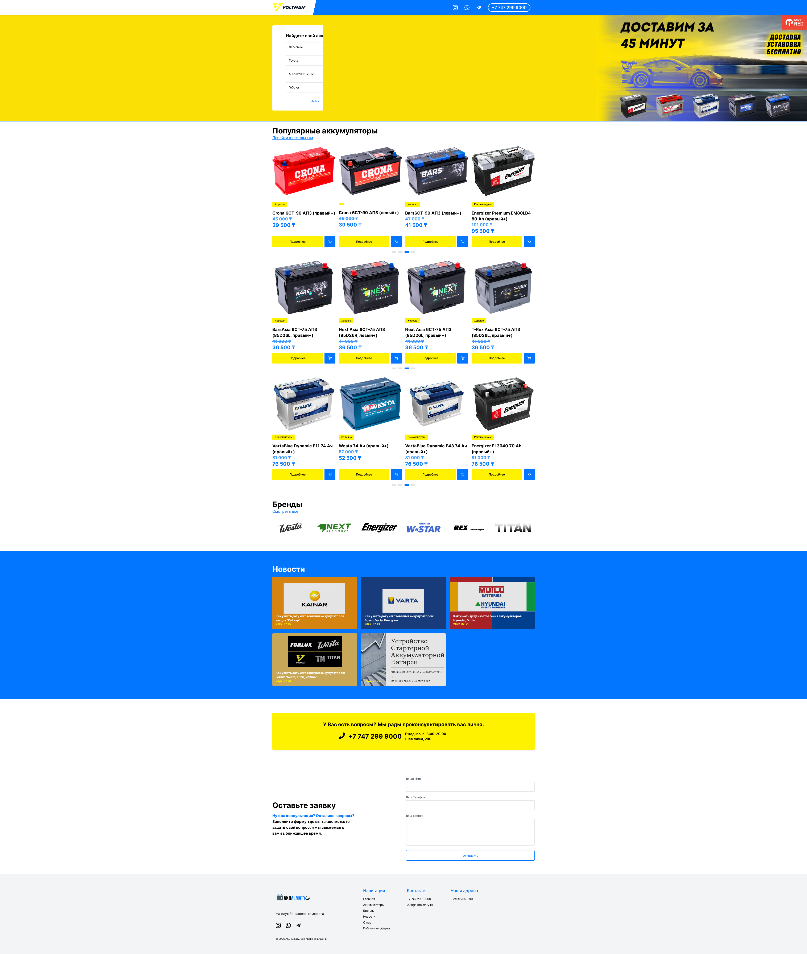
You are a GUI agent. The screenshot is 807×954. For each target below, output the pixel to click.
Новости (288, 569)
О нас (367, 922)
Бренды (368, 910)
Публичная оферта (376, 928)
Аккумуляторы (373, 905)
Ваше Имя (413, 778)
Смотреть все (285, 511)
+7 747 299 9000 (509, 7)
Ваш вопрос (414, 815)
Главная (369, 899)
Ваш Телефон (415, 797)
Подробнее (298, 241)
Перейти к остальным (292, 138)
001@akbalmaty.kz (420, 905)
